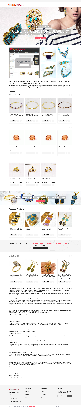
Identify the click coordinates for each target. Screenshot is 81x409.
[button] (13, 121)
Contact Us (27, 397)
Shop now (40, 201)
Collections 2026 (12, 94)
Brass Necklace (65, 60)
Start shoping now (40, 38)
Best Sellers (24, 65)
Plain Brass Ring (20, 159)
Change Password (28, 396)
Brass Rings (48, 53)
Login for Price (12, 150)
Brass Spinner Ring (20, 126)
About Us (42, 391)
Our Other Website (44, 397)
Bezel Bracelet (20, 94)
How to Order (43, 394)
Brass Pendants (48, 70)
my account (27, 391)
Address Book (27, 394)
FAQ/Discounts (43, 396)
